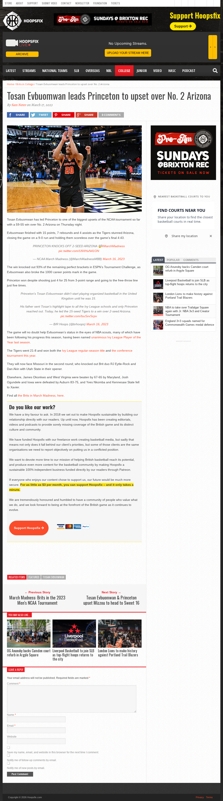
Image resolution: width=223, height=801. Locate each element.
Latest (11, 70)
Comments (191, 260)
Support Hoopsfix (27, 528)
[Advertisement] (86, 558)
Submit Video (49, 3)
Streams (29, 70)
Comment (13, 683)
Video (157, 70)
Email (11, 725)
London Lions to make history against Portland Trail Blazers (118, 652)
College (124, 70)
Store (8, 3)
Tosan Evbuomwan (53, 577)
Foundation (100, 3)
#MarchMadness (113, 246)
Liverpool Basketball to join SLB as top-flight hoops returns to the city (73, 655)
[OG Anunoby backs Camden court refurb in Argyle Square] (29, 646)
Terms (209, 797)
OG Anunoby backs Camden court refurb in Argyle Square (29, 652)
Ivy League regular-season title (83, 350)
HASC (172, 70)
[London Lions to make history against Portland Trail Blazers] (120, 646)
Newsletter (82, 3)
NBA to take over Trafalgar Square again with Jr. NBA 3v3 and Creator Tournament (187, 311)
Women (11, 81)
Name (11, 714)
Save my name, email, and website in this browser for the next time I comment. (53, 752)
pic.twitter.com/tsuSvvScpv (79, 316)
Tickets (115, 3)
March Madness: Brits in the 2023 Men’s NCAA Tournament (37, 600)
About (19, 3)
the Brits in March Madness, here (41, 395)
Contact (66, 3)
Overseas (93, 70)
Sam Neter (18, 105)
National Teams (55, 70)
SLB (76, 70)
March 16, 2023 (114, 259)
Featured (34, 577)
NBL (109, 70)
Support (32, 3)
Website (12, 736)
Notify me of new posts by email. (26, 768)
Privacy (200, 797)
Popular (173, 260)
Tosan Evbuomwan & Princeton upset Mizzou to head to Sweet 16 (111, 600)
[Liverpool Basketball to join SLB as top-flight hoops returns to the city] (74, 646)
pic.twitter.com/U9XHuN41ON (79, 251)
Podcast (188, 70)
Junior (142, 70)
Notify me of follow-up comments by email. (32, 760)
